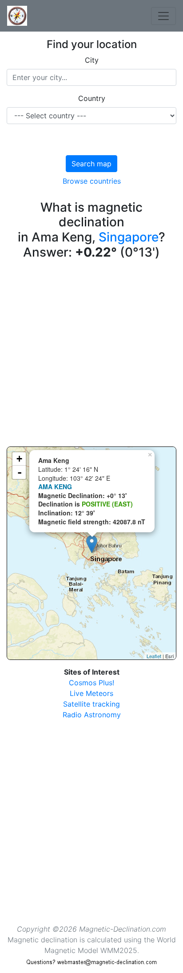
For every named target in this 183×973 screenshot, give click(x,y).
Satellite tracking (91, 704)
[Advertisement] (91, 354)
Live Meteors (91, 693)
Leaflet (154, 655)
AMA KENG (55, 486)
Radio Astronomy (92, 714)
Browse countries (92, 181)
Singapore (129, 237)
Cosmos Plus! (91, 682)
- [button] (19, 472)
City (92, 60)
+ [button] (19, 458)
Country (91, 98)
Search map (91, 163)
